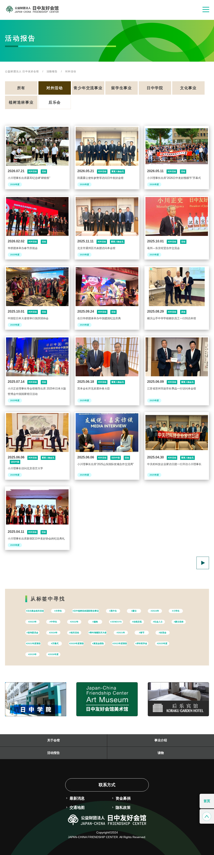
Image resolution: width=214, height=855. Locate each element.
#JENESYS (116, 622)
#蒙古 (134, 611)
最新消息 (77, 798)
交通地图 (77, 807)
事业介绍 (160, 740)
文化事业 (188, 88)
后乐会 (54, 102)
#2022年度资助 (119, 643)
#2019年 (32, 654)
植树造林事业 (21, 102)
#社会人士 (158, 622)
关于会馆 (53, 740)
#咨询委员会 (32, 632)
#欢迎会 (162, 632)
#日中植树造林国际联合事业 (86, 611)
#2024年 (155, 611)
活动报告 (53, 752)
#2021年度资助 (33, 643)
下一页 (202, 563)
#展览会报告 (98, 643)
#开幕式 (55, 643)
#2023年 (32, 622)
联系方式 (107, 784)
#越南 (95, 622)
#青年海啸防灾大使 (98, 632)
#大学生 (58, 611)
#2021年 (121, 632)
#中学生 (53, 622)
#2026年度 (53, 654)
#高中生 (113, 611)
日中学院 (155, 88)
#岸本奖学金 (141, 643)
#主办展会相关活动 (35, 611)
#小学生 (176, 611)
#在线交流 (137, 622)
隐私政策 (123, 807)
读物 (161, 752)
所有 (21, 88)
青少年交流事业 (88, 88)
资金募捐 (123, 798)
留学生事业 (121, 88)
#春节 (141, 632)
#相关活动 (74, 632)
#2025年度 (162, 643)
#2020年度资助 (76, 643)
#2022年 (74, 622)
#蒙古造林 (178, 622)
